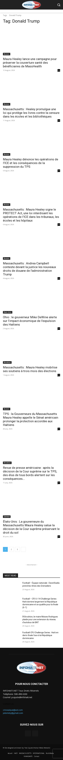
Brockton (7, 362)
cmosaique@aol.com (13, 710)
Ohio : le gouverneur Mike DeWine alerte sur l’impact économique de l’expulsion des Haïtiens (30, 320)
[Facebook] (28, 733)
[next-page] (23, 549)
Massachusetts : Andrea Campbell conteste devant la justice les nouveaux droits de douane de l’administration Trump (29, 269)
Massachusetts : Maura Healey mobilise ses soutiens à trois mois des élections (30, 369)
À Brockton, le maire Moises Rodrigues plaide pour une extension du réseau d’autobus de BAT (40, 619)
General (7, 517)
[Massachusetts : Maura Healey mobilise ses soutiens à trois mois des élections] (31, 349)
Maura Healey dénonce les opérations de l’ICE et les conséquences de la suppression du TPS (30, 163)
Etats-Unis (7, 312)
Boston (6, 54)
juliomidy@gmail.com (13, 713)
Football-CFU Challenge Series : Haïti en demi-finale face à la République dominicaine (40, 635)
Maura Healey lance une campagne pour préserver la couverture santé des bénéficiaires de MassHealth (30, 62)
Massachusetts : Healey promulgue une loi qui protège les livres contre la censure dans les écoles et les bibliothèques (31, 112)
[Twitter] (35, 733)
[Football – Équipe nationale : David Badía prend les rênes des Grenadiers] (11, 588)
